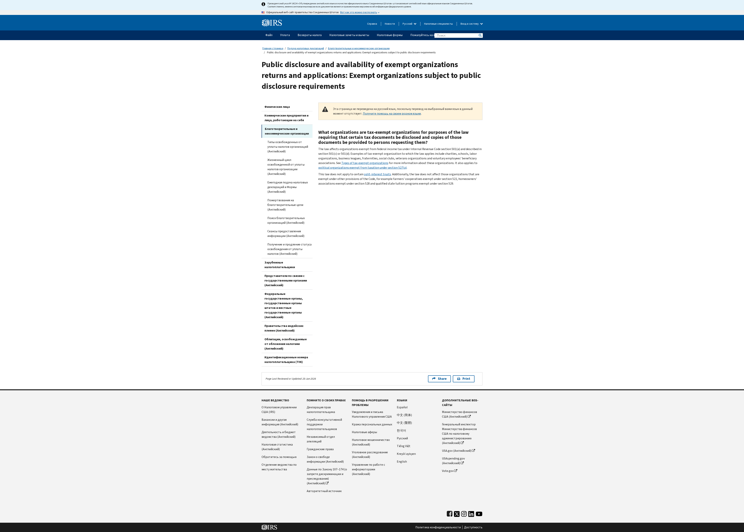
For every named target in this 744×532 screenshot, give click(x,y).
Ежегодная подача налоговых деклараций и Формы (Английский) (287, 187)
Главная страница (272, 48)
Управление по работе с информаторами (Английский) (368, 469)
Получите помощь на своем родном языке (392, 113)
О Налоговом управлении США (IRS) (279, 409)
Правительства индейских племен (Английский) (283, 328)
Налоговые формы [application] (390, 35)
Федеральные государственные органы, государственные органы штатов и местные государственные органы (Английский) (283, 305)
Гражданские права (320, 449)
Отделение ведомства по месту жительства (279, 467)
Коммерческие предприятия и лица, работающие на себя (286, 117)
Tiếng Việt (403, 446)
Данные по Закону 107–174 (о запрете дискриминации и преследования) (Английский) (327, 476)
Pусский (402, 438)
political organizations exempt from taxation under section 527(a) (362, 168)
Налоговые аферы (364, 432)
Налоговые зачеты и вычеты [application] (349, 35)
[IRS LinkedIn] (471, 513)
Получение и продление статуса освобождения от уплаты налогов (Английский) (289, 249)
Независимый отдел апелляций (321, 439)
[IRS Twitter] (457, 513)
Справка (372, 24)
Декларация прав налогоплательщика (321, 409)
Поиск (479, 35)
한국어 (401, 430)
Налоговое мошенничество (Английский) (371, 442)
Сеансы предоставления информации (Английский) (285, 233)
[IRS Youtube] (479, 513)
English (402, 461)
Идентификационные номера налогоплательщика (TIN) (286, 359)
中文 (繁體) (404, 423)
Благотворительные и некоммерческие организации (359, 48)
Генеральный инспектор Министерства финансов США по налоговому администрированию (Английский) (459, 433)
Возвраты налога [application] (310, 35)
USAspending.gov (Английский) (453, 460)
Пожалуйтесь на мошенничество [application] (433, 35)
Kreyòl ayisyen (406, 454)
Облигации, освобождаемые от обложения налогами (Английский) (285, 344)
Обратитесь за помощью (279, 457)
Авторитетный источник (324, 491)
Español (402, 407)
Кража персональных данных (372, 424)
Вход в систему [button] (470, 24)
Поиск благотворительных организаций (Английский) (286, 220)
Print (466, 379)
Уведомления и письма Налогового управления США (372, 414)
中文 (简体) (404, 415)
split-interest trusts (377, 174)
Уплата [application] (285, 35)
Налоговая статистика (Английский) (277, 446)
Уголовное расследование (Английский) (370, 454)
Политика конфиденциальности (438, 527)
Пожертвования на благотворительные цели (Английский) (285, 205)
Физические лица (277, 107)
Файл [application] (268, 35)
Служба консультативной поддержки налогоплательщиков (324, 424)
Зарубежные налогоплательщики (279, 264)
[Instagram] (464, 513)
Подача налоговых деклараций (305, 48)
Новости (390, 24)
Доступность (473, 527)
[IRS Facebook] (449, 513)
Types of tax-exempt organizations (364, 163)
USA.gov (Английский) (456, 451)
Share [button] (442, 379)
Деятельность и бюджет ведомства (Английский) (279, 434)
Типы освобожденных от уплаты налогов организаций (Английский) (287, 146)
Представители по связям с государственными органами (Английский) (285, 280)
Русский (408, 24)
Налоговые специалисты (438, 24)
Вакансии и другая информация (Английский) (280, 422)
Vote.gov (448, 471)
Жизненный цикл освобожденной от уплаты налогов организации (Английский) (286, 167)
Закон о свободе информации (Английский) (325, 459)
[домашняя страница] (272, 21)
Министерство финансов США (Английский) (459, 414)
